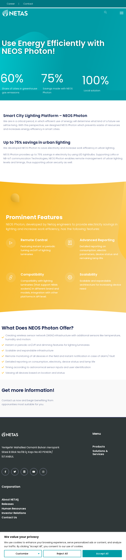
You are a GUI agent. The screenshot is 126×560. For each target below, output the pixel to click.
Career (11, 3)
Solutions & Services (100, 452)
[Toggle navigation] (122, 13)
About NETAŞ (10, 499)
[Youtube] (33, 472)
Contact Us (9, 517)
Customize (22, 553)
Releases (8, 504)
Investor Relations (14, 513)
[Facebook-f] (5, 472)
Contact (28, 3)
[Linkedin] (24, 472)
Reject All (62, 553)
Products (99, 446)
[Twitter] (15, 472)
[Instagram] (43, 472)
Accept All (102, 553)
